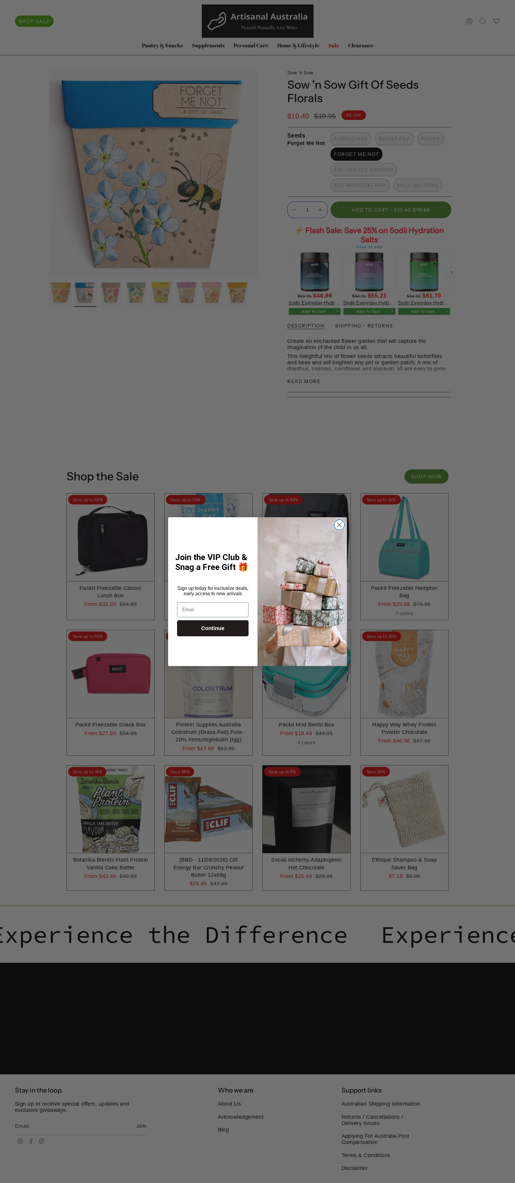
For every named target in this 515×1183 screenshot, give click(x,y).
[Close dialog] (339, 525)
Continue (212, 628)
